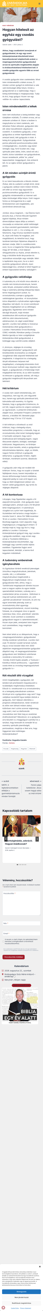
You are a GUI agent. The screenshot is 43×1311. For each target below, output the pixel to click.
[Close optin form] (39, 634)
